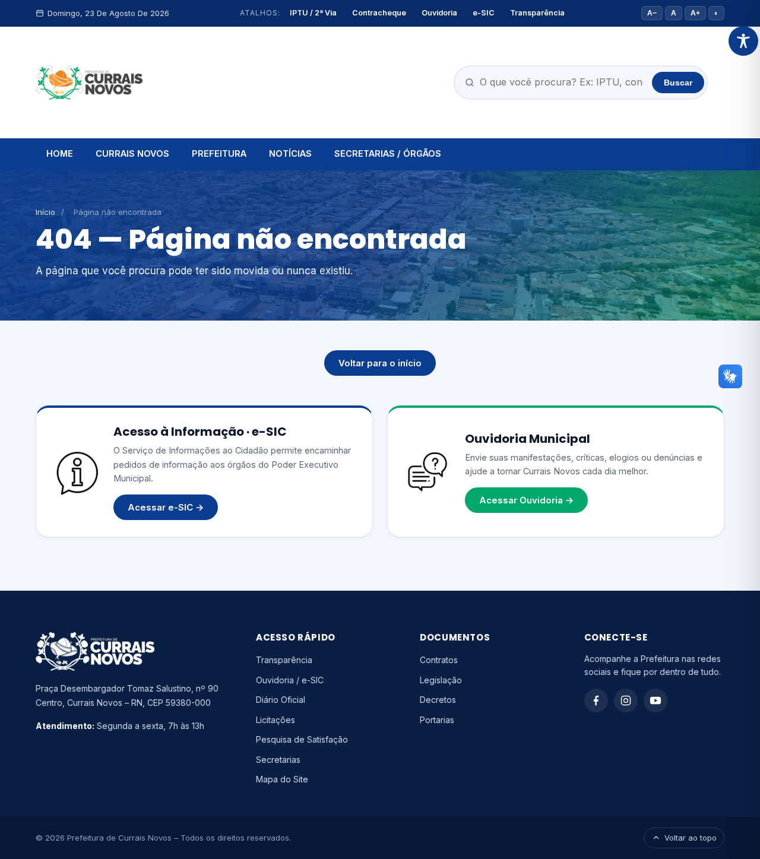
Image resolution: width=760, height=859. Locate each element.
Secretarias (278, 760)
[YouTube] (655, 700)
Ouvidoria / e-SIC (290, 680)
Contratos (439, 660)
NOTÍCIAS (290, 153)
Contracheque (379, 12)
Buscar (678, 82)
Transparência (537, 12)
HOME (59, 153)
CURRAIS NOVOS (132, 153)
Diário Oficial (280, 700)
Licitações (275, 720)
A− (652, 13)
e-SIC (484, 12)
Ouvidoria (439, 12)
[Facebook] (596, 700)
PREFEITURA (219, 153)
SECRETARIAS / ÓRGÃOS (387, 153)
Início (45, 212)
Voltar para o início (380, 363)
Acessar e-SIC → (166, 507)
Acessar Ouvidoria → (526, 500)
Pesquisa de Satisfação (302, 739)
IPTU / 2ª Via (313, 12)
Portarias (437, 720)
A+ (695, 13)
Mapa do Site (282, 779)
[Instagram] (626, 700)
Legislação (441, 680)
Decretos (438, 700)
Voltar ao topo (690, 837)
